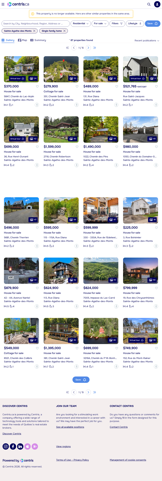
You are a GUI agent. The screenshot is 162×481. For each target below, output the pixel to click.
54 (75, 219)
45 (114, 138)
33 (35, 280)
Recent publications (145, 40)
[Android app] (35, 446)
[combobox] (36, 23)
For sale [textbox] (98, 23)
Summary (40, 40)
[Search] (149, 4)
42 (35, 138)
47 (35, 219)
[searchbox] (33, 23)
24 (35, 78)
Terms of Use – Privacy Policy (72, 460)
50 (75, 138)
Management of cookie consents (128, 460)
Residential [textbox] (79, 23)
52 (75, 280)
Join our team (66, 406)
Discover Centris (15, 406)
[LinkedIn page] (20, 446)
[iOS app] (27, 446)
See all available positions (70, 427)
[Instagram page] (6, 446)
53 (75, 78)
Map (24, 40)
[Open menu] (3, 4)
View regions (63, 446)
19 (155, 219)
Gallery (10, 40)
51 (115, 280)
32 (115, 78)
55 (154, 340)
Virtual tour (15, 78)
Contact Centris (122, 406)
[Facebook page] (13, 446)
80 (114, 340)
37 (35, 340)
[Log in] (157, 4)
